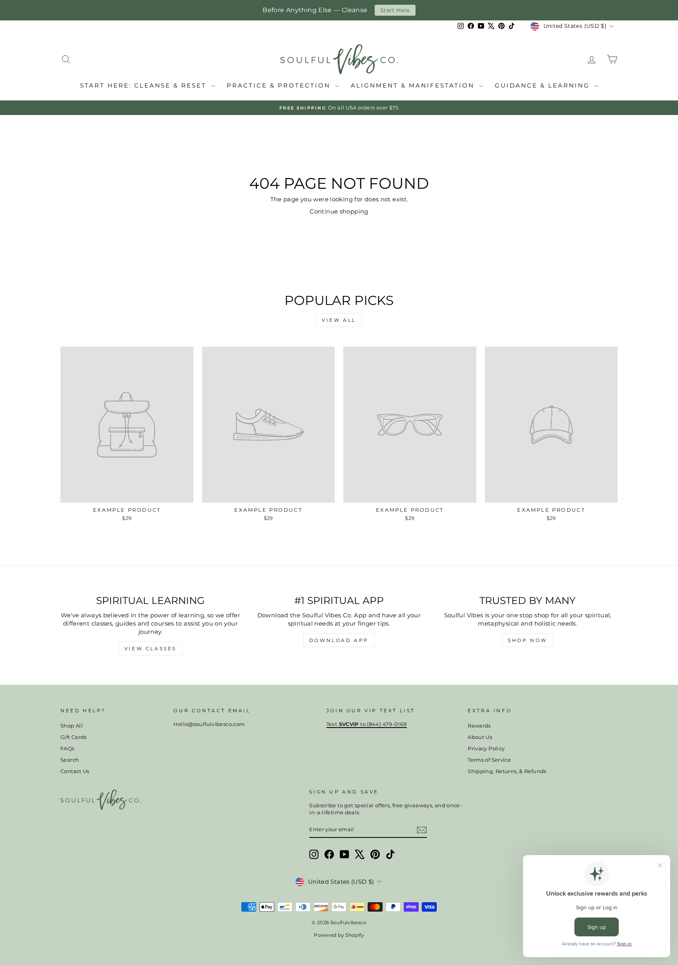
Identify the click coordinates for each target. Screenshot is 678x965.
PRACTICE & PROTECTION (280, 85)
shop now (527, 640)
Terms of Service (489, 760)
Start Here (395, 10)
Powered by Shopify (339, 935)
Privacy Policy (486, 749)
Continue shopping (339, 211)
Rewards (479, 726)
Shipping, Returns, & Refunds (507, 771)
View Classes (150, 648)
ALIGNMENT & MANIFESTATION (414, 85)
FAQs (67, 749)
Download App (339, 640)
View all (339, 320)
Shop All (71, 726)
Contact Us (74, 771)
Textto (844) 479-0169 (366, 724)
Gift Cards (73, 737)
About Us (480, 737)
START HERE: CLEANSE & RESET (144, 85)
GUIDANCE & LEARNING (543, 85)
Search (69, 760)
